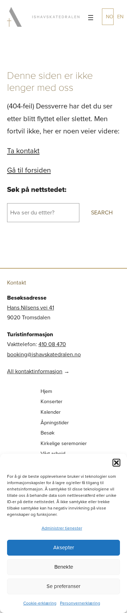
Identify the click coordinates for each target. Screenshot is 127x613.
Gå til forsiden (29, 170)
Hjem (46, 391)
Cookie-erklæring (39, 603)
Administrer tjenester (62, 528)
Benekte (63, 567)
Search (102, 212)
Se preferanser (63, 586)
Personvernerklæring (80, 603)
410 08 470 (52, 344)
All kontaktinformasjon (34, 371)
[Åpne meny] (90, 17)
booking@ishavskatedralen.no (44, 354)
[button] (116, 462)
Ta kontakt (23, 150)
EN (120, 16)
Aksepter (63, 547)
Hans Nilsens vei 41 (30, 308)
